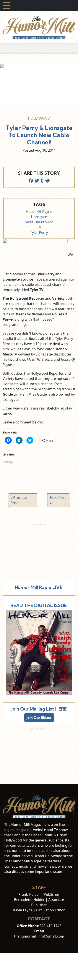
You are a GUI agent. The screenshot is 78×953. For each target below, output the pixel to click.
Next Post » (58, 500)
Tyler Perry (39, 232)
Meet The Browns (39, 222)
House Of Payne (39, 211)
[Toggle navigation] (6, 5)
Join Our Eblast (39, 717)
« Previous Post (19, 500)
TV (39, 227)
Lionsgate (39, 216)
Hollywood (39, 118)
